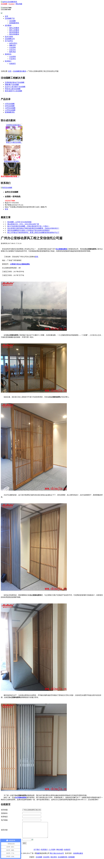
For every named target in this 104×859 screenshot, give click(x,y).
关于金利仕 (9, 41)
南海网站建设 (78, 853)
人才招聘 (52, 849)
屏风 (36, 256)
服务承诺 (12, 52)
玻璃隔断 (71, 857)
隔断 (38, 853)
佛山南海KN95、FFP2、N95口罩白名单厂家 (23, 224)
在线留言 (12, 63)
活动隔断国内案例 (19, 71)
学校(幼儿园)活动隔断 (13, 89)
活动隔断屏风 (62, 857)
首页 (6, 16)
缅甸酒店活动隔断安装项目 (12, 170)
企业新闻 (12, 56)
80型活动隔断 (10, 106)
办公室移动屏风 (61, 249)
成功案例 (8, 25)
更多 (6, 209)
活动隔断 (12, 21)
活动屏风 (46, 857)
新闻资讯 (8, 54)
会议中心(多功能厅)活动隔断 (15, 87)
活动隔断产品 (10, 18)
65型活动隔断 (10, 104)
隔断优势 (12, 45)
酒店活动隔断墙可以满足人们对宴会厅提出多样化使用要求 (28, 230)
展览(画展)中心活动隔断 (13, 91)
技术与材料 (9, 36)
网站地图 (19, 4)
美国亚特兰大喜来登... (12, 152)
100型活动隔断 (10, 108)
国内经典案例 (14, 32)
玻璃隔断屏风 (14, 23)
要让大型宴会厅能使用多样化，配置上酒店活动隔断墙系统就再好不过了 (33, 232)
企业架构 (12, 47)
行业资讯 (12, 59)
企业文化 (12, 49)
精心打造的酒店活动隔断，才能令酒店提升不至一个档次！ (28, 226)
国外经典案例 (14, 34)
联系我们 (8, 61)
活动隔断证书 (10, 39)
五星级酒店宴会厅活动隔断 (14, 82)
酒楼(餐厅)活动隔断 (12, 84)
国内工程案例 (14, 28)
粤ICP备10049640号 (57, 853)
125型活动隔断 (10, 110)
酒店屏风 (53, 857)
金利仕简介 (13, 43)
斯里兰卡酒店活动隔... (14, 133)
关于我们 (37, 849)
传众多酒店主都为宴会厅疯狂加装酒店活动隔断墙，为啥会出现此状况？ (33, 228)
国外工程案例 (14, 30)
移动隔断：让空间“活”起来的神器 (19, 222)
